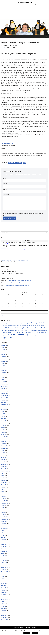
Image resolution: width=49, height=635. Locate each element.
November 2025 (4, 359)
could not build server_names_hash (9, 271)
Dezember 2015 (4, 519)
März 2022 (3, 402)
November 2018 (4, 466)
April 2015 (3, 535)
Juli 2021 (3, 411)
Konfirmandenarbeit (40, 330)
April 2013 (3, 583)
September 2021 (4, 407)
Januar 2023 (4, 393)
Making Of (12, 332)
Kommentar (6, 194)
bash (5, 325)
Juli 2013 (3, 576)
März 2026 (3, 354)
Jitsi (25, 330)
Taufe (46, 332)
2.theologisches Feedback (7, 143)
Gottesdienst (32, 327)
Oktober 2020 (4, 425)
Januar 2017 (4, 500)
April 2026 (3, 352)
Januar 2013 (4, 590)
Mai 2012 (3, 603)
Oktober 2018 (4, 468)
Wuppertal (6, 337)
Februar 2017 (4, 498)
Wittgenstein (39, 335)
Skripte (39, 332)
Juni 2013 (3, 578)
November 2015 (4, 521)
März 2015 (3, 537)
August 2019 (4, 448)
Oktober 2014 (4, 548)
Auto (26, 323)
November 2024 (4, 370)
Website (5, 189)
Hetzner (38, 327)
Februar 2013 (4, 587)
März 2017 (3, 496)
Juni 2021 (3, 413)
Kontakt (33, 627)
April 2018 (3, 477)
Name (4, 178)
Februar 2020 (4, 434)
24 (8, 309)
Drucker (3, 327)
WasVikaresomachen (17, 335)
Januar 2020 (4, 436)
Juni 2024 (3, 379)
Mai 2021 (3, 416)
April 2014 (3, 555)
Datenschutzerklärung (18, 627)
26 (22, 309)
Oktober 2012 (4, 597)
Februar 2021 (4, 420)
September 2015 (4, 526)
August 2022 (4, 400)
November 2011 (4, 617)
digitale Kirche (11, 162)
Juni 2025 (3, 365)
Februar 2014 (4, 560)
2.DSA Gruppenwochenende (9, 323)
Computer (17, 325)
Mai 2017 (3, 491)
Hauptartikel (18, 140)
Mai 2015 (3, 532)
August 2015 (4, 528)
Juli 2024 (3, 377)
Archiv (23, 323)
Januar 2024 (4, 384)
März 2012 (3, 608)
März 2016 (3, 512)
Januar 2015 (4, 542)
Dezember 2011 (4, 615)
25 (15, 309)
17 (8, 306)
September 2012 (4, 599)
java (12, 330)
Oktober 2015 (4, 523)
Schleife (26, 332)
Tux (2, 335)
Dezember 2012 (4, 592)
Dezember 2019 (4, 439)
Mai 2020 (3, 427)
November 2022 (4, 395)
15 (42, 303)
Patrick (4, 47)
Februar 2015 (4, 539)
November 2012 (4, 594)
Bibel (8, 325)
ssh (43, 332)
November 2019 (4, 441)
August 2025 (4, 361)
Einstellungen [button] (26, 632)
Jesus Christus (19, 330)
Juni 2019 (3, 452)
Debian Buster (33, 325)
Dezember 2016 (4, 503)
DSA (7, 327)
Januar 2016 (4, 516)
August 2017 (4, 487)
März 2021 (3, 418)
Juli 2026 (3, 347)
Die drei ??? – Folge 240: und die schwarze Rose (12, 273)
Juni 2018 (3, 473)
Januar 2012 (4, 613)
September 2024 (4, 375)
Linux (6, 332)
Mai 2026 (3, 349)
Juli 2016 (3, 507)
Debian (27, 325)
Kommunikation (32, 330)
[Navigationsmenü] (46, 36)
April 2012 (3, 606)
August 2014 (4, 551)
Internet (9, 330)
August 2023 (4, 386)
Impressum (27, 627)
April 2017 (3, 494)
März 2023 (3, 388)
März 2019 (3, 459)
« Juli (2, 315)
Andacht (19, 323)
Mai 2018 (3, 475)
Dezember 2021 (4, 404)
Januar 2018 (4, 480)
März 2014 (3, 558)
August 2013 (4, 574)
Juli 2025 (3, 363)
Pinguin (22, 332)
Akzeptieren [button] (34, 632)
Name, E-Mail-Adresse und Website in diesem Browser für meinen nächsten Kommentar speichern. (23, 214)
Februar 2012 (4, 610)
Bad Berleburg (34, 323)
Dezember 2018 (4, 464)
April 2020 (3, 429)
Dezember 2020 (4, 423)
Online (18, 332)
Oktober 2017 (4, 484)
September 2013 (4, 571)
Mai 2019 (3, 455)
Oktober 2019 (4, 443)
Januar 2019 (4, 461)
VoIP (5, 335)
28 (35, 309)
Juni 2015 (3, 530)
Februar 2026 (4, 356)
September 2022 (4, 397)
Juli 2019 (3, 450)
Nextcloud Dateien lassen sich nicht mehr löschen (19, 280)
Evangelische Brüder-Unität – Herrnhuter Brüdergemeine (15, 260)
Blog (12, 325)
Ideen (24, 162)
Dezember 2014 (4, 544)
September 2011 (4, 619)
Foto (19, 327)
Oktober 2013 (4, 569)
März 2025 (3, 368)
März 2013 (3, 585)
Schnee (32, 332)
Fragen (25, 327)
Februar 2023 (4, 391)
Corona (23, 325)
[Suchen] (46, 232)
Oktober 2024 (4, 372)
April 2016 (3, 510)
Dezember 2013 (4, 564)
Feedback (19, 162)
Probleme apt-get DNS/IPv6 (7, 268)
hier (17, 261)
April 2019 (3, 457)
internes (4, 330)
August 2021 (4, 409)
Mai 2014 (3, 553)
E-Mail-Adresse (6, 183)
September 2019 (4, 445)
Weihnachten (32, 335)
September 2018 (4, 471)
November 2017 (4, 482)
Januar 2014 (4, 562)
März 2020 (3, 432)
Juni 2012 (3, 601)
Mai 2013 (3, 580)
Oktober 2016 (4, 505)
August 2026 (4, 345)
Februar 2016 (4, 514)
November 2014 (4, 546)
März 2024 (3, 381)
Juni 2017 (3, 489)
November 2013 (4, 567)
